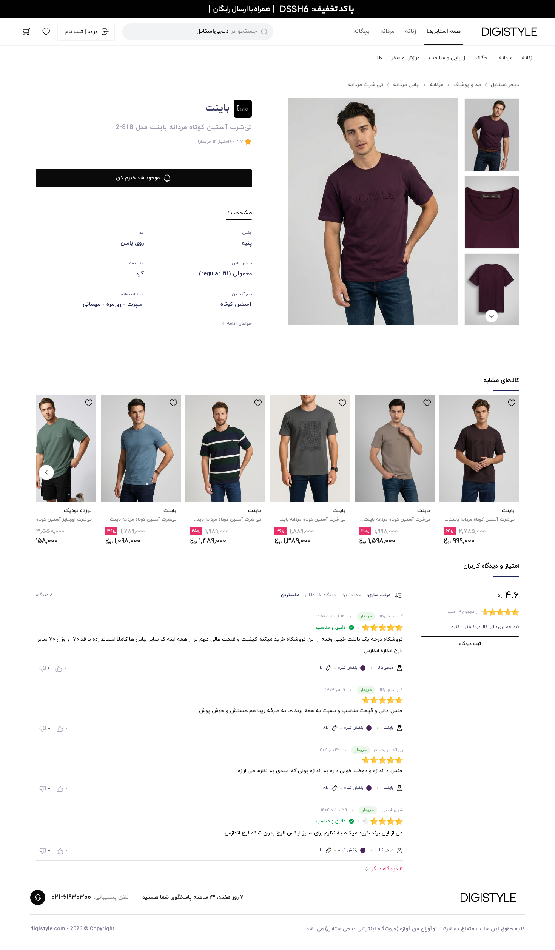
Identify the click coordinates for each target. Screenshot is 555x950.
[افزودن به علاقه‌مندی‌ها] (511, 402)
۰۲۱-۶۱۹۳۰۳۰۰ (71, 897)
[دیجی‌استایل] (509, 31)
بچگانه (361, 31)
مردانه (387, 31)
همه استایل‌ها (444, 31)
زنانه (410, 31)
